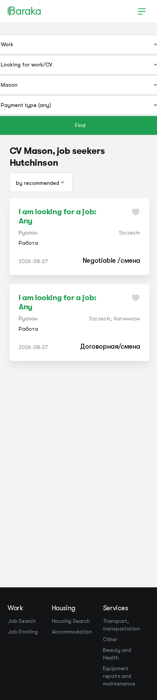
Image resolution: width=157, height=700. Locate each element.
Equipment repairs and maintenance (119, 676)
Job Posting (23, 632)
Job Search (22, 621)
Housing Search (71, 621)
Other (110, 639)
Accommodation (72, 632)
